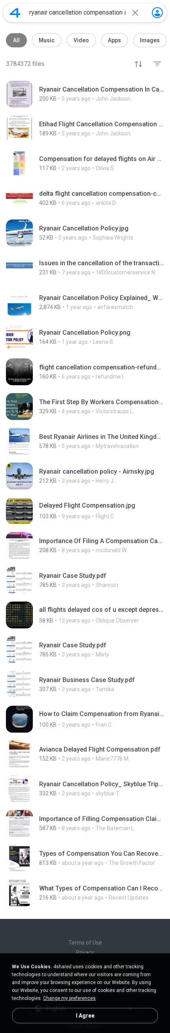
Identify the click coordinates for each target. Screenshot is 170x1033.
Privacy (85, 952)
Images (150, 40)
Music (47, 40)
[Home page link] (15, 13)
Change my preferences (69, 998)
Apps (114, 40)
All (16, 40)
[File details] (85, 94)
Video (81, 40)
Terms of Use (85, 942)
